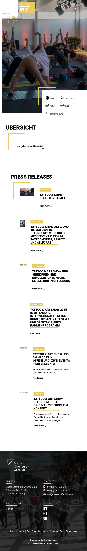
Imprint (21, 531)
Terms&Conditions (68, 531)
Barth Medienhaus (48, 540)
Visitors (53, 98)
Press (52, 106)
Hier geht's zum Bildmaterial (30, 146)
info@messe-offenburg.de (60, 494)
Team (66, 106)
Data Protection (34, 531)
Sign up (9, 509)
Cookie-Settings (50, 531)
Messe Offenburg (56, 114)
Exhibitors (69, 98)
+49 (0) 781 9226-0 (56, 487)
